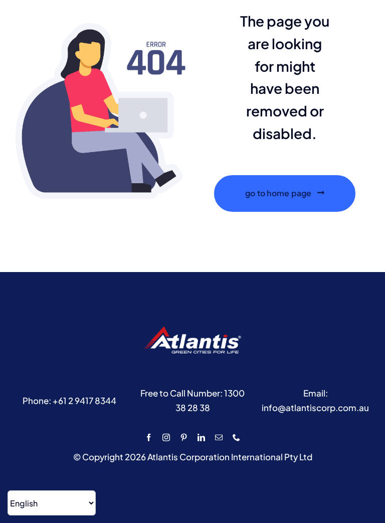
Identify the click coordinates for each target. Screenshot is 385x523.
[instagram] (166, 437)
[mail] (219, 437)
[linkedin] (201, 437)
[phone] (236, 437)
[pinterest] (183, 437)
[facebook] (148, 437)
